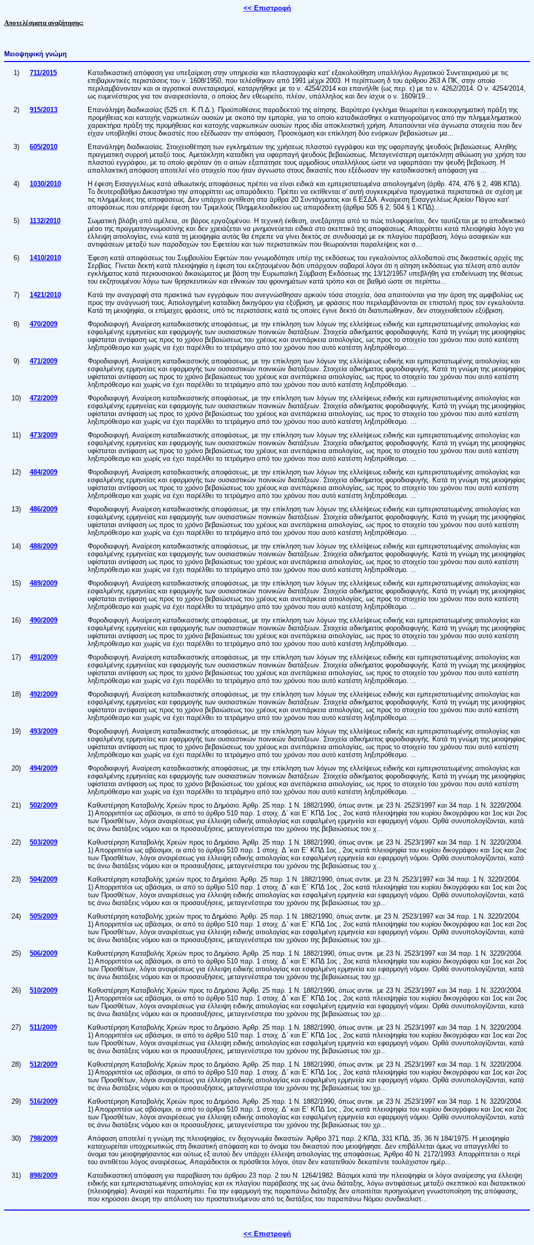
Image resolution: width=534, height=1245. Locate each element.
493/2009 (43, 731)
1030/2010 (45, 184)
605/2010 (43, 147)
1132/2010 (45, 221)
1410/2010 (45, 258)
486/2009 (43, 509)
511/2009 (43, 1027)
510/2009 (43, 990)
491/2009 (43, 657)
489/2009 (43, 583)
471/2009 (43, 361)
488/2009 (43, 546)
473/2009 (43, 435)
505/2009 (43, 916)
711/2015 (43, 73)
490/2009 (43, 620)
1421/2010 (45, 295)
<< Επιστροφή (267, 8)
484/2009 (43, 472)
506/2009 (43, 953)
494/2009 (43, 768)
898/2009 (43, 1175)
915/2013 (43, 110)
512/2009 (43, 1064)
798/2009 (43, 1138)
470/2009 (43, 324)
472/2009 (43, 398)
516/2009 (43, 1101)
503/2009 (43, 842)
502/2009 (43, 805)
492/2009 (43, 694)
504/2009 (43, 879)
